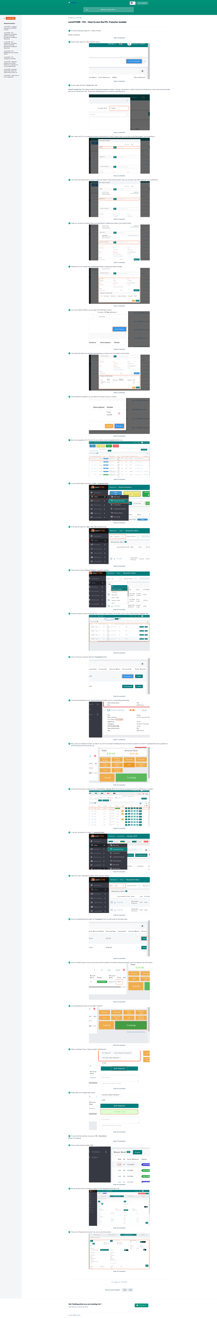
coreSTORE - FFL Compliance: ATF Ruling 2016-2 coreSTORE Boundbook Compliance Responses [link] (10, 36)
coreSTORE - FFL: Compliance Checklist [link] (10, 58)
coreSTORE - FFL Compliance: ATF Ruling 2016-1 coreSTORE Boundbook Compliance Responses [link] (10, 45)
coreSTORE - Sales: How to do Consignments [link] (11, 76)
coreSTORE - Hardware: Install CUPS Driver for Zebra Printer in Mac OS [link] (10, 71)
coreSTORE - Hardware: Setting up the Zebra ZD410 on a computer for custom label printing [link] (11, 64)
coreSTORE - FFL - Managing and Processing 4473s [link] (11, 52)
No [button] (130, 1289)
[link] (9, 18)
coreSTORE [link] (78, 17)
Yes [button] (125, 1289)
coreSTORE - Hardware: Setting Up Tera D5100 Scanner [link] (10, 28)
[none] (72, 3)
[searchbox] (108, 9)
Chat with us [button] (142, 1305)
